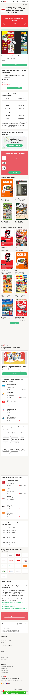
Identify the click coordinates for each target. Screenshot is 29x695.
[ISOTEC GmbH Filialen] (4, 576)
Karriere (2, 642)
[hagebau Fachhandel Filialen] (11, 566)
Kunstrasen (11, 449)
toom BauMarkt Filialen (6, 628)
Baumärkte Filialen (20, 627)
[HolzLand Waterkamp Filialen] (25, 560)
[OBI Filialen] (4, 555)
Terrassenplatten (13, 446)
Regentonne (5, 442)
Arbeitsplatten (17, 432)
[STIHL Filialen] (25, 566)
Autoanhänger (6, 452)
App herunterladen (4, 670)
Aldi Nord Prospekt (4, 657)
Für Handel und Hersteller (6, 640)
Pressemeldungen (4, 672)
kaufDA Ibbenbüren (6, 627)
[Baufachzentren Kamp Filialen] (18, 571)
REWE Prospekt (4, 651)
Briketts (4, 449)
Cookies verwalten (18, 689)
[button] (14, 48)
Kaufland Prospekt (4, 650)
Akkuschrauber (6, 439)
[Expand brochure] (14, 42)
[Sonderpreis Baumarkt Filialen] (18, 555)
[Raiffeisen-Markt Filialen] (18, 566)
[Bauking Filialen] (11, 560)
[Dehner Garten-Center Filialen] (4, 571)
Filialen (13, 627)
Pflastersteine (6, 436)
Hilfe (2, 685)
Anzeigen (25, 4)
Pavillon (21, 446)
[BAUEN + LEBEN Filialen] (11, 571)
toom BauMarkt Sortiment (8, 606)
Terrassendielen (14, 436)
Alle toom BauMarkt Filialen (14, 87)
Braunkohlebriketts (14, 442)
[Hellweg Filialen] (18, 560)
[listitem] (7, 190)
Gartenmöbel (21, 439)
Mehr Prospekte (14, 323)
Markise (4, 432)
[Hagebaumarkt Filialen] (4, 566)
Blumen (17, 449)
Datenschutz (3, 687)
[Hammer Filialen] (25, 555)
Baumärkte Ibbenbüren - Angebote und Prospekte (14, 608)
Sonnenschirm (14, 452)
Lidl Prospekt (3, 661)
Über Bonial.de (4, 638)
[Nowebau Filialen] (4, 560)
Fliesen (10, 432)
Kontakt (16, 687)
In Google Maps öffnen (14, 145)
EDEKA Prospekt (4, 648)
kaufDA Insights (4, 668)
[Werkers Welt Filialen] (25, 571)
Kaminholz (5, 446)
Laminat (22, 436)
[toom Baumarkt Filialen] (11, 555)
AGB (1, 689)
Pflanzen (14, 439)
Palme (23, 449)
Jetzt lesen (14, 373)
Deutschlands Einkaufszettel (7, 666)
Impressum (17, 685)
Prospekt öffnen (14, 64)
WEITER (14, 23)
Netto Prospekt (4, 659)
